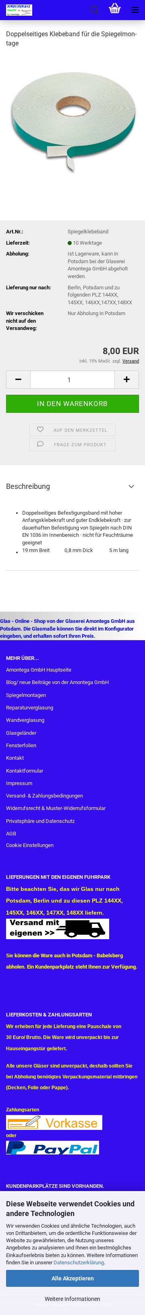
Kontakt (15, 758)
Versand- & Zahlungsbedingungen (44, 796)
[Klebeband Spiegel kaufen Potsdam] (72, 115)
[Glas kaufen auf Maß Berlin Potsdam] (16, 10)
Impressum (19, 783)
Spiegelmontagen (26, 695)
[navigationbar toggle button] (135, 10)
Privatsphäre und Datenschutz (40, 821)
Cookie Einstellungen (30, 845)
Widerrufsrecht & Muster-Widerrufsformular (56, 808)
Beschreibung (28, 486)
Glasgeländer (21, 733)
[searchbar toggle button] (95, 10)
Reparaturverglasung (29, 708)
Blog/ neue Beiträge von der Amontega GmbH (57, 682)
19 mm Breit (36, 550)
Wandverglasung (25, 720)
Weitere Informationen (72, 1299)
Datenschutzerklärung (79, 1262)
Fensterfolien (21, 745)
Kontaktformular (24, 771)
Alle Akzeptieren (73, 1278)
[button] (18, 380)
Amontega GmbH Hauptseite (38, 670)
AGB (11, 834)
